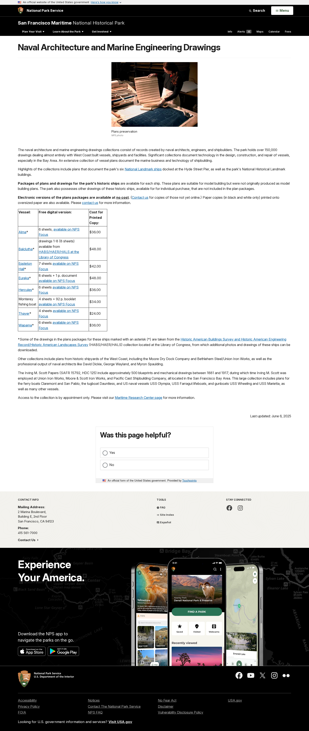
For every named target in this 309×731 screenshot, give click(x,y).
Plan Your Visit (31, 31)
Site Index (166, 514)
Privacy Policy (29, 706)
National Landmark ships (143, 169)
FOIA (22, 712)
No (111, 465)
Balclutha (25, 249)
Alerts (243, 31)
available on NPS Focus (57, 281)
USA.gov (235, 700)
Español (165, 522)
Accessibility (27, 700)
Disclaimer (165, 706)
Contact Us (27, 540)
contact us (90, 203)
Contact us (140, 197)
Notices (94, 700)
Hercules (25, 290)
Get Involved (100, 31)
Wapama (25, 325)
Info (230, 31)
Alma (22, 232)
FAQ (162, 507)
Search (258, 10)
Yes (112, 452)
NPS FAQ (95, 712)
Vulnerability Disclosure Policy (180, 712)
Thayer (23, 313)
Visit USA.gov (120, 722)
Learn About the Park (67, 31)
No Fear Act (167, 700)
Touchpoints (189, 480)
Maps (259, 31)
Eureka (23, 278)
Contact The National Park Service (114, 706)
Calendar (274, 31)
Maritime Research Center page (138, 398)
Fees (288, 31)
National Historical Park (71, 23)
